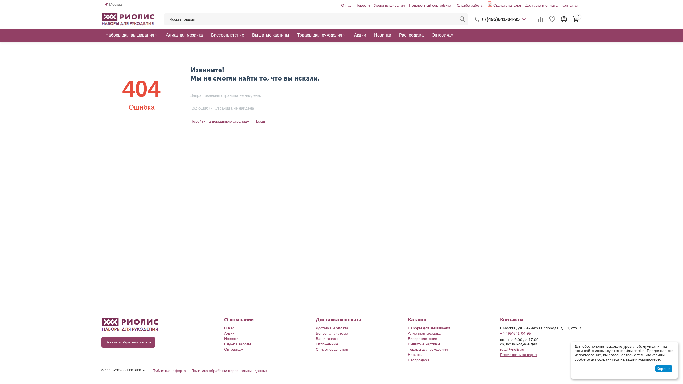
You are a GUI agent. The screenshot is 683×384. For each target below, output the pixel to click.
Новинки (415, 355)
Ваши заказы (327, 339)
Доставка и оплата (541, 5)
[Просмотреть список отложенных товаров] (552, 19)
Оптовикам (233, 349)
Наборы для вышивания (429, 328)
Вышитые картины (424, 344)
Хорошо (663, 368)
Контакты (570, 5)
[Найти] (462, 19)
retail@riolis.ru (512, 349)
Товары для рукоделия (428, 349)
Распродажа (419, 360)
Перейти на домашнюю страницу (219, 121)
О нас (346, 5)
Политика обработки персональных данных (229, 371)
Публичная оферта (169, 371)
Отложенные (327, 344)
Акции (229, 333)
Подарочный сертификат (431, 5)
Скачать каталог (507, 5)
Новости (362, 5)
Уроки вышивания (389, 5)
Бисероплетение (422, 339)
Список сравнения (332, 349)
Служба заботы (470, 5)
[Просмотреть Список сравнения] (540, 19)
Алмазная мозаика (424, 333)
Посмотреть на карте (518, 355)
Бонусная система (332, 333)
